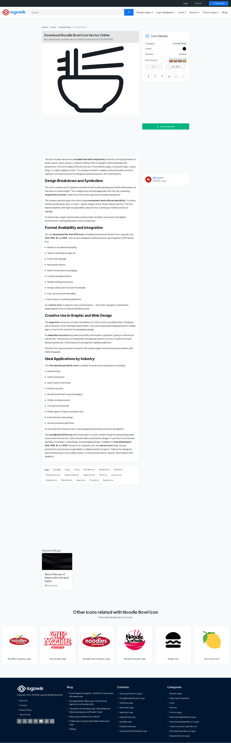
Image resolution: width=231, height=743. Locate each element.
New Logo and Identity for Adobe (84, 716)
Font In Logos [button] (210, 12)
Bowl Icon (118, 469)
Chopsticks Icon (52, 475)
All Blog (72, 729)
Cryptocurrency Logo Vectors (183, 726)
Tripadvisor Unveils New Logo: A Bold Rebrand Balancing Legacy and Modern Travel (89, 710)
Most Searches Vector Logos (183, 731)
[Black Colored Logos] (184, 49)
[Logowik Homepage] (14, 12)
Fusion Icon (116, 475)
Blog (224, 12)
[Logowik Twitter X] (24, 721)
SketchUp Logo (127, 707)
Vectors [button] (193, 12)
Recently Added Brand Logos (183, 717)
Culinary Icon (51, 480)
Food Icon (94, 480)
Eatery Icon (108, 480)
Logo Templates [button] (164, 12)
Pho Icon (103, 475)
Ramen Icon (104, 469)
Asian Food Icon (72, 475)
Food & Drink (65, 27)
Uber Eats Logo (126, 712)
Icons (53, 27)
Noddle (57, 469)
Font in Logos (176, 712)
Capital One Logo (128, 717)
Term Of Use (24, 714)
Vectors (173, 707)
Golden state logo (128, 726)
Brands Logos (176, 693)
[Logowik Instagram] (30, 721)
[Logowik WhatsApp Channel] (52, 721)
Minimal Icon (66, 480)
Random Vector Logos (180, 736)
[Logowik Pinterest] (35, 721)
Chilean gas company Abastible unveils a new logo (89, 723)
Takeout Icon (89, 475)
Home (45, 27)
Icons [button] (181, 12)
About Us (23, 700)
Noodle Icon (89, 469)
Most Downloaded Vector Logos (184, 721)
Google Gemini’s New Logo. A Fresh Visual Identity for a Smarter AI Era (88, 702)
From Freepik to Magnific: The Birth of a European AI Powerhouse (91, 695)
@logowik (158, 177)
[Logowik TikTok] (46, 721)
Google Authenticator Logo (132, 698)
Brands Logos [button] (144, 12)
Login (185, 3)
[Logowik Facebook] (19, 721)
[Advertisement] (90, 137)
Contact (23, 705)
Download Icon (167, 126)
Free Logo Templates (179, 698)
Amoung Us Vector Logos (131, 693)
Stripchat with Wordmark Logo (133, 731)
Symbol (182, 54)
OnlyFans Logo (126, 703)
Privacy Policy (25, 710)
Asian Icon (80, 480)
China (76, 469)
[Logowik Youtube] (41, 721)
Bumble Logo (126, 721)
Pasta (67, 469)
